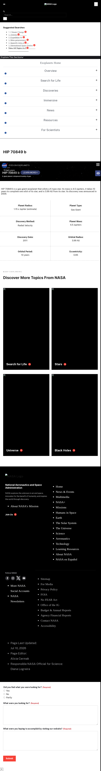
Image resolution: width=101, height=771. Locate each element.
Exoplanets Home (50, 62)
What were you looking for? (21, 703)
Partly (9, 697)
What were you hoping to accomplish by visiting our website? (37, 729)
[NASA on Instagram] (13, 578)
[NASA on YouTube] (24, 578)
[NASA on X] (18, 578)
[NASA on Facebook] (7, 578)
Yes (8, 691)
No (7, 694)
